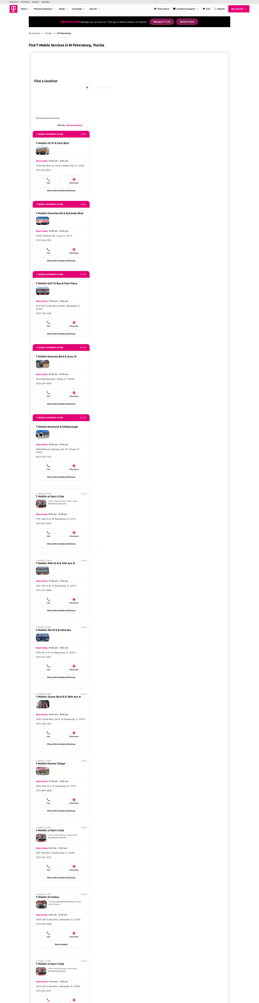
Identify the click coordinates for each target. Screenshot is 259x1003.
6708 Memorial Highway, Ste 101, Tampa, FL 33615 (58, 450)
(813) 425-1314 (43, 456)
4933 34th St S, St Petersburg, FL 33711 (56, 786)
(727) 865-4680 (44, 790)
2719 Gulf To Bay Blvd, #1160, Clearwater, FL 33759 (58, 307)
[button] (75, 125)
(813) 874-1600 (43, 383)
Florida (48, 33)
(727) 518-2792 (43, 240)
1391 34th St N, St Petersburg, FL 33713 (56, 585)
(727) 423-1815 (43, 857)
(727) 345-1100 (43, 723)
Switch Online (187, 21)
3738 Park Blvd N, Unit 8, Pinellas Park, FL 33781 (60, 165)
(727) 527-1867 (43, 657)
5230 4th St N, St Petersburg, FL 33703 (56, 652)
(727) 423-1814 (43, 523)
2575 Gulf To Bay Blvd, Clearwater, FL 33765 (58, 986)
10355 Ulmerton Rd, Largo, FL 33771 (54, 235)
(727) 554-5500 (44, 924)
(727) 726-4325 (43, 313)
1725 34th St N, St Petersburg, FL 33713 (56, 519)
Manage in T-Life (161, 21)
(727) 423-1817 (43, 991)
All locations (34, 33)
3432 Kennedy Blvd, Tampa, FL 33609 (55, 379)
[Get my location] (87, 87)
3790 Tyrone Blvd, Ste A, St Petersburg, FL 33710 (60, 719)
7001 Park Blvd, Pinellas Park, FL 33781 (55, 853)
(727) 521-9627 (43, 170)
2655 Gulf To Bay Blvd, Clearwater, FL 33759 (58, 919)
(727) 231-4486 (43, 590)
